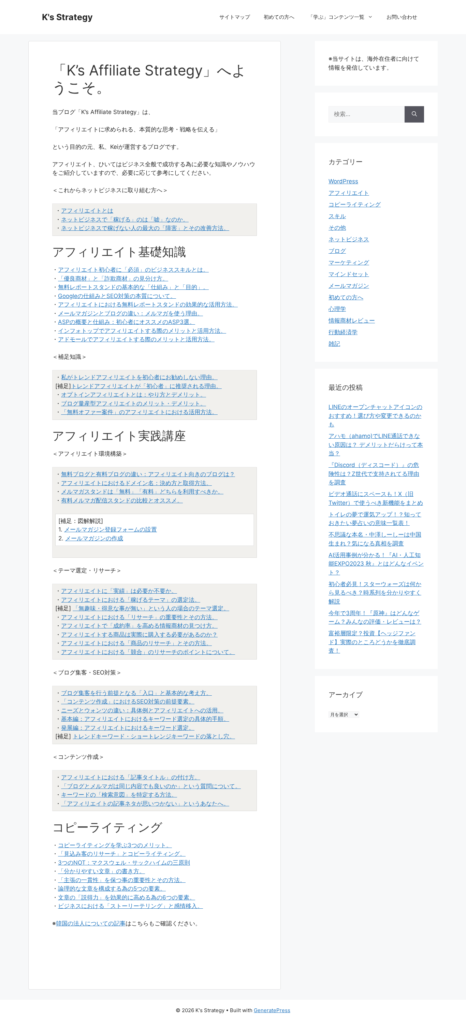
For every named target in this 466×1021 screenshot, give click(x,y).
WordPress (343, 181)
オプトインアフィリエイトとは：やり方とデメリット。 (133, 394)
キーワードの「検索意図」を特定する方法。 (119, 794)
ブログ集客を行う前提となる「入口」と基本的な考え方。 (136, 693)
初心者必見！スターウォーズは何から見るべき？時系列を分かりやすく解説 (375, 593)
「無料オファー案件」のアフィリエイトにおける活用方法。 (139, 412)
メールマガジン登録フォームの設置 (110, 529)
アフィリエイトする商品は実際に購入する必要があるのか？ (139, 634)
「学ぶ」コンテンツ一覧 (336, 17)
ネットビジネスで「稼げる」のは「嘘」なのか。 (125, 219)
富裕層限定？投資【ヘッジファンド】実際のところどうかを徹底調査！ (372, 642)
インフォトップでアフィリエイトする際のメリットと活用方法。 (142, 330)
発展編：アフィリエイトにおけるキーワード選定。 (127, 727)
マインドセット (349, 274)
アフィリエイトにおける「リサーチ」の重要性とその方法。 (139, 617)
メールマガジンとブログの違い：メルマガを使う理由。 (130, 313)
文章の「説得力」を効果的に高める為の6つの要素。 (126, 897)
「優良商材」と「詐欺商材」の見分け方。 (113, 278)
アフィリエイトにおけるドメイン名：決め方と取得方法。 (136, 483)
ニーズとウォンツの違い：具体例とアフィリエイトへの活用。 (142, 710)
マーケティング (349, 262)
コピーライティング (355, 204)
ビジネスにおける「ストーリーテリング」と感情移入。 (130, 906)
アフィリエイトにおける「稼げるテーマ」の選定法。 (130, 599)
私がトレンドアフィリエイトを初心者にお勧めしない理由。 (139, 377)
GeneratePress (272, 1010)
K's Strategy (67, 17)
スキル (337, 216)
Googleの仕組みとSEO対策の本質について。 (117, 296)
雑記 (334, 343)
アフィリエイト (349, 192)
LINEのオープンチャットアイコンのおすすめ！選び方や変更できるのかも (375, 415)
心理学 (337, 309)
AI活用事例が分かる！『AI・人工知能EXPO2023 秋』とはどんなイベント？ (376, 564)
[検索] (414, 114)
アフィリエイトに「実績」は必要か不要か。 (119, 590)
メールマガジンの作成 (94, 538)
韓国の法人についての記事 (91, 923)
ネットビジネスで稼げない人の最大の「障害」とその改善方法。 (145, 228)
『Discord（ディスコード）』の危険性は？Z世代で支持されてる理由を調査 (374, 474)
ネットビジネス (349, 239)
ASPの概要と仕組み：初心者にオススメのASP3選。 (126, 321)
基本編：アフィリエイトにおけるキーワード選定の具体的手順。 (145, 718)
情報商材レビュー (352, 320)
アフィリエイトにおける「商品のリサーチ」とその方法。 (136, 643)
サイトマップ (234, 17)
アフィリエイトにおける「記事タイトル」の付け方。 (130, 777)
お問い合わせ (402, 17)
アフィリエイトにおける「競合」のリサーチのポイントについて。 (148, 652)
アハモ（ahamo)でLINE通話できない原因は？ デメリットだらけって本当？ (376, 444)
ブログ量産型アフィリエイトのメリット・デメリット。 (133, 403)
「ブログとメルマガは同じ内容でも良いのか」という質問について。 (151, 786)
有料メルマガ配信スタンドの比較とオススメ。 (122, 500)
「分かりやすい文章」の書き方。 (101, 871)
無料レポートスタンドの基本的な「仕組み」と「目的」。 (133, 287)
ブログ (337, 250)
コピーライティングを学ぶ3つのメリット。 (115, 845)
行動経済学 (343, 332)
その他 (337, 227)
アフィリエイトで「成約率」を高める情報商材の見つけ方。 (139, 625)
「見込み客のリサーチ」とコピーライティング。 (122, 853)
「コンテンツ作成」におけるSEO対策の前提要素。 (127, 701)
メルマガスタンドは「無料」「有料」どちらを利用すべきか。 (142, 491)
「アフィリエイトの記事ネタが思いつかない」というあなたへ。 (145, 803)
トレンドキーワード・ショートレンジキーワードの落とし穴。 (154, 736)
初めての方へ (279, 17)
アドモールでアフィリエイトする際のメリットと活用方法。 (136, 339)
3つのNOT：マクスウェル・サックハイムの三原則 (124, 862)
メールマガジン (349, 285)
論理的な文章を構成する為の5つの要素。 (112, 888)
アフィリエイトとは (87, 210)
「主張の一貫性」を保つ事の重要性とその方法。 (122, 880)
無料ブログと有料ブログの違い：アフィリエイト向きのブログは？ (148, 474)
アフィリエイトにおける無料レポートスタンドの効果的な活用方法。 (148, 304)
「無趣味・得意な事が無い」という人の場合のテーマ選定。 (151, 608)
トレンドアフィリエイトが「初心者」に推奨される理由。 (146, 386)
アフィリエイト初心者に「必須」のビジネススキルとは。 (133, 269)
